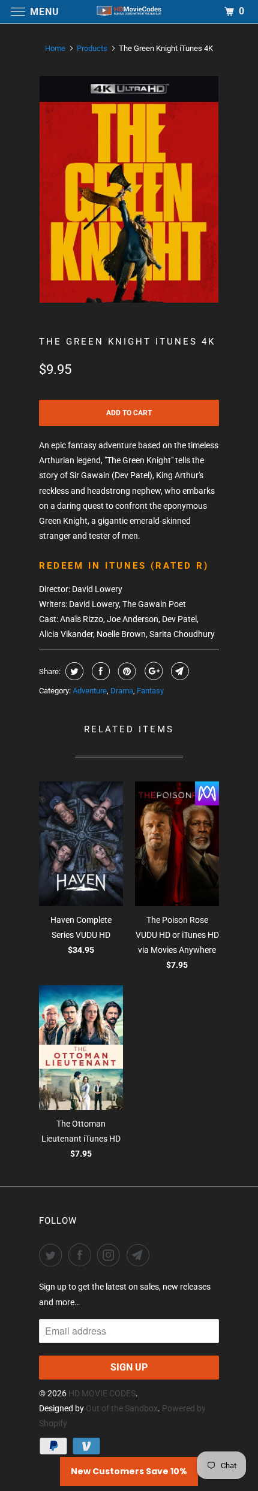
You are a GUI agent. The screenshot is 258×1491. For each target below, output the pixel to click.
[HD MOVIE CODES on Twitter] (53, 1254)
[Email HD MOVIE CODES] (140, 1254)
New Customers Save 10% (129, 1471)
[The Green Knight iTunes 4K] (129, 189)
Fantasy (150, 690)
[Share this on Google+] (152, 671)
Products (92, 48)
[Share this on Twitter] (72, 671)
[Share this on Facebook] (99, 671)
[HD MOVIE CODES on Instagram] (111, 1254)
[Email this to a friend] (178, 671)
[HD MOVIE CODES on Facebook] (82, 1254)
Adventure (90, 690)
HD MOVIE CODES (102, 1393)
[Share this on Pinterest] (125, 671)
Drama (121, 690)
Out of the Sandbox (122, 1408)
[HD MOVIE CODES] (129, 11)
